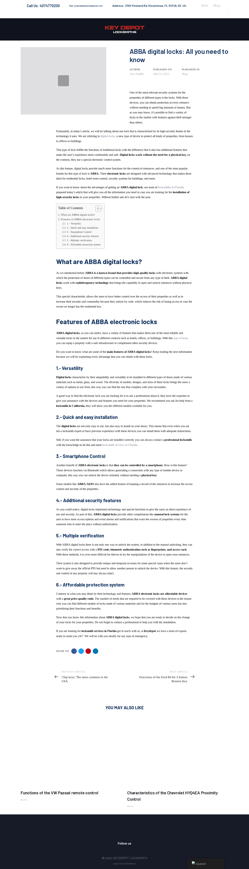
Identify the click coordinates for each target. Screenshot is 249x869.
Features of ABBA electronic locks (81, 219)
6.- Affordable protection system (83, 244)
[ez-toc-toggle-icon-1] (97, 209)
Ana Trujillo (137, 73)
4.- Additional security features (83, 236)
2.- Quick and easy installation (82, 227)
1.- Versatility (74, 223)
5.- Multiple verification (79, 240)
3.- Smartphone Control (79, 231)
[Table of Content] (98, 208)
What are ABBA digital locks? (78, 214)
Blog (185, 73)
